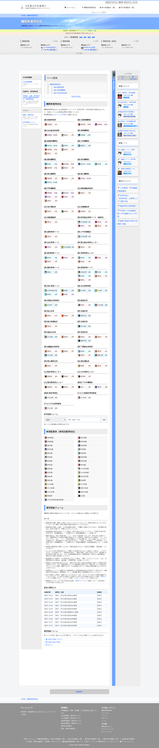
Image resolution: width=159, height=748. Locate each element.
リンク (115, 741)
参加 (121, 2)
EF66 (102, 164)
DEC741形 (84, 488)
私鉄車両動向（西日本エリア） (71, 723)
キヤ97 (102, 290)
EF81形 (49, 465)
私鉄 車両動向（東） (94, 739)
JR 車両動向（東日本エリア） (71, 715)
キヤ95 (86, 290)
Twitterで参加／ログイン (55, 639)
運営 (93, 37)
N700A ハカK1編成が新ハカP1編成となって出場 (127, 213)
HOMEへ (79, 692)
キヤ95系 (50, 484)
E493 (69, 290)
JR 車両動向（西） (76, 739)
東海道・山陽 (92, 30)
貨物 (80, 37)
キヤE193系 (85, 469)
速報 (48, 741)
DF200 (86, 124)
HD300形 (50, 438)
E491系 (49, 476)
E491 (52, 272)
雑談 (89, 37)
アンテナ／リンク (107, 729)
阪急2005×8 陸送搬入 (128, 206)
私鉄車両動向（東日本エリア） (71, 721)
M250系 (83, 453)
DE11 (52, 153)
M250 (86, 146)
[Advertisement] (79, 63)
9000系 (49, 496)
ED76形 (83, 465)
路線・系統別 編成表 (68, 728)
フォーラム (105, 713)
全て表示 (79, 53)
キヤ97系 (84, 484)
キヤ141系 (50, 492)
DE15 (69, 211)
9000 (86, 366)
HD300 (52, 124)
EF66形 (49, 461)
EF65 (69, 146)
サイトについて (106, 732)
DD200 (52, 168)
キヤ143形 (50, 488)
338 (136, 41)
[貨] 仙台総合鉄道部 (60, 93)
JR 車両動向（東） (59, 739)
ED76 (69, 197)
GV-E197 (86, 272)
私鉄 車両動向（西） (112, 739)
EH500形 (84, 441)
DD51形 (50, 480)
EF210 (52, 146)
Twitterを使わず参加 (53, 642)
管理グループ (79, 581)
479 (96, 41)
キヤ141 (86, 326)
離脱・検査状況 (31, 116)
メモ (135, 2)
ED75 (102, 222)
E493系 (83, 480)
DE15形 (49, 469)
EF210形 (50, 449)
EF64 (52, 164)
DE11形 (49, 453)
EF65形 (83, 449)
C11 (86, 387)
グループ (104, 718)
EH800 (102, 124)
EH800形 (50, 441)
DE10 (69, 135)
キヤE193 (86, 222)
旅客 (85, 37)
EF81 (52, 197)
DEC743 (86, 341)
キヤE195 (86, 236)
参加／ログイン (112, 2)
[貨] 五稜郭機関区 (60, 90)
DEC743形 (84, 492)
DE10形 (49, 445)
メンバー (104, 715)
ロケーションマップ (82, 30)
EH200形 (84, 445)
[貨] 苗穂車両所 (59, 87)
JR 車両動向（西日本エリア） (71, 718)
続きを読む (76, 96)
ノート (103, 721)
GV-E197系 (84, 476)
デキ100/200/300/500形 (55, 500)
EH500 (52, 135)
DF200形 (84, 438)
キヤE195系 (85, 472)
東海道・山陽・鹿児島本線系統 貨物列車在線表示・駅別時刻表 (31, 100)
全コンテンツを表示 (99, 12)
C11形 (83, 496)
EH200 (86, 135)
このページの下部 (59, 114)
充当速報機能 (31, 83)
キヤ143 (102, 305)
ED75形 (49, 472)
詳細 (23, 714)
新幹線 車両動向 (66, 726)
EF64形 (49, 457)
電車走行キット (106, 726)
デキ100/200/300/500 (52, 397)
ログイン (129, 2)
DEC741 (86, 316)
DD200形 (84, 457)
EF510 (86, 178)
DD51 (86, 280)
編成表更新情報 (69, 741)
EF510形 (84, 461)
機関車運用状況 (32, 15)
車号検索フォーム (31, 124)
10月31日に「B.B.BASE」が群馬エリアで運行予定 (127, 198)
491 (56, 41)
